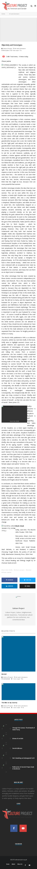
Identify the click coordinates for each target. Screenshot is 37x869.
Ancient (4, 674)
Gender (29, 570)
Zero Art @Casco (17, 748)
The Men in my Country (9, 703)
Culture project (20, 570)
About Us (19, 864)
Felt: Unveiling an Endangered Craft (23, 758)
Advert (13, 864)
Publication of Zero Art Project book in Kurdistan (23, 768)
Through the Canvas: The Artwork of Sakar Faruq (23, 729)
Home (7, 864)
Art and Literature (20, 48)
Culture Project (7, 48)
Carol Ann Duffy (7, 570)
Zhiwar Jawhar (7, 572)
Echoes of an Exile (17, 738)
